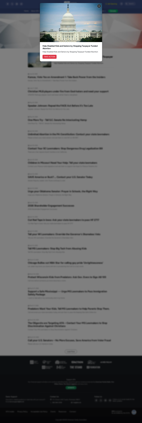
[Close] (99, 6)
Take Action (49, 57)
